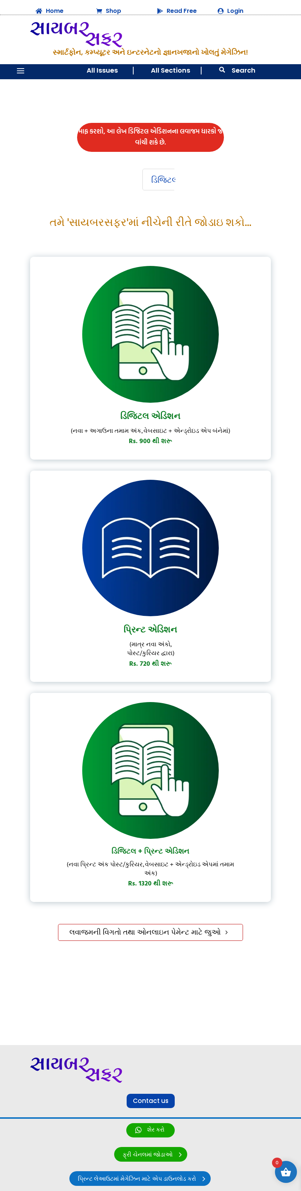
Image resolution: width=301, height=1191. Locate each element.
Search (243, 70)
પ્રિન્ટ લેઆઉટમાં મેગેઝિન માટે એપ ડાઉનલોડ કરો (137, 1179)
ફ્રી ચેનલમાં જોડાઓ (148, 1155)
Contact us (150, 1100)
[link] (150, 1130)
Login (235, 11)
